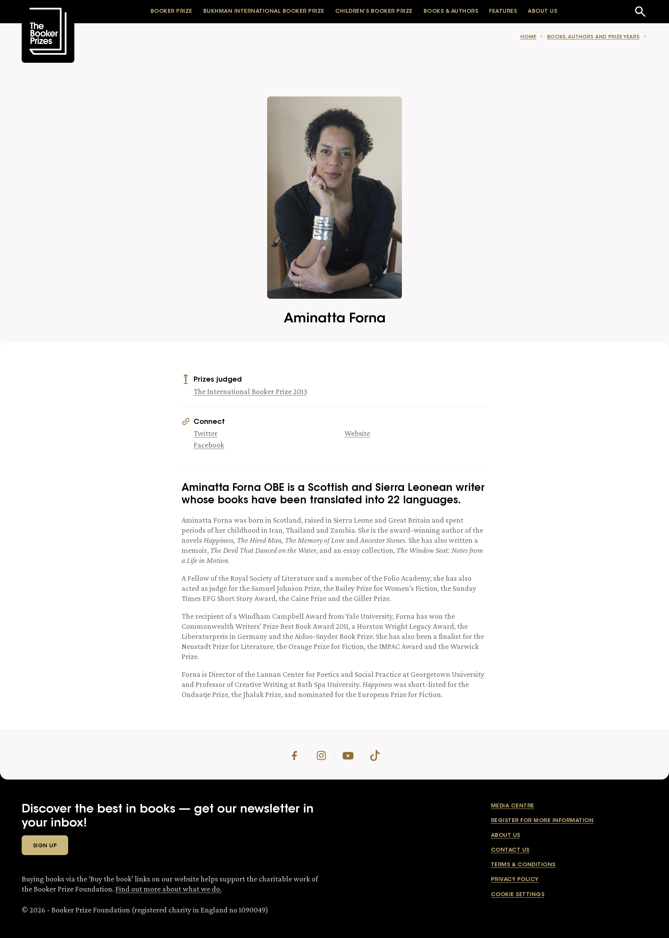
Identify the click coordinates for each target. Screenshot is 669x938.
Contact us (510, 850)
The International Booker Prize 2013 (250, 391)
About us (505, 835)
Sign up (45, 846)
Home (528, 37)
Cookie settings (517, 895)
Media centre (512, 806)
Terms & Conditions (523, 865)
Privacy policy (515, 880)
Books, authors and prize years (593, 37)
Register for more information (542, 821)
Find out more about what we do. (168, 889)
